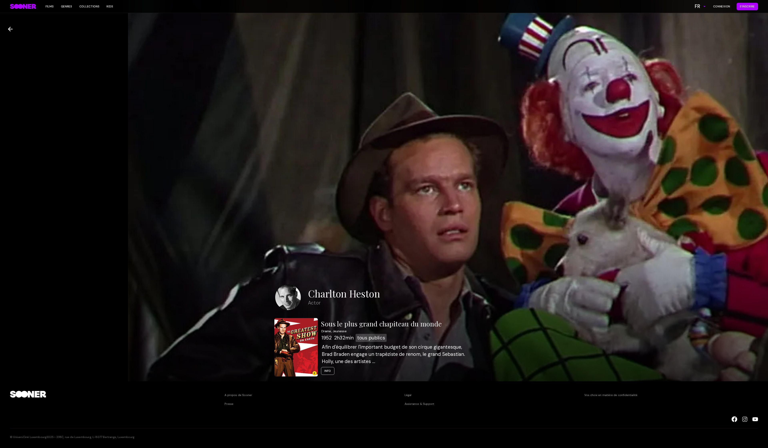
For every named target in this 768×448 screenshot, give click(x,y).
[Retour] (8, 29)
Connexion (721, 6)
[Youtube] (755, 419)
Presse (229, 404)
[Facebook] (734, 419)
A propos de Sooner (238, 395)
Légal (408, 395)
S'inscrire (747, 6)
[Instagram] (745, 419)
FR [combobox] (697, 6)
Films (50, 6)
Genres (66, 6)
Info (327, 371)
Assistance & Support (419, 404)
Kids (110, 6)
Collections (89, 6)
